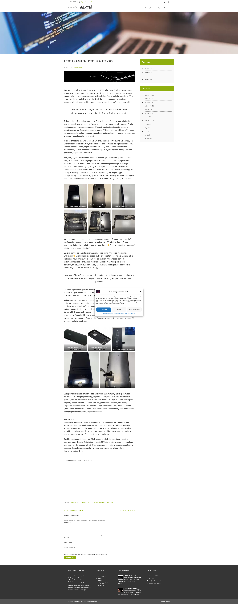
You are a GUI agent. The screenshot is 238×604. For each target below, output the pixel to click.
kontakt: (100, 578)
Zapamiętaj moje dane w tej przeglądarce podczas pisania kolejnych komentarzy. (86, 554)
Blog (158, 8)
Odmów (119, 309)
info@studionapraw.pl (86, 2)
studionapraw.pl (76, 601)
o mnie (75, 593)
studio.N (168, 601)
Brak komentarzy (77, 67)
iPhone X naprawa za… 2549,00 (73, 510)
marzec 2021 (148, 131)
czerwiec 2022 (149, 113)
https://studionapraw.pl (155, 583)
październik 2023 (149, 95)
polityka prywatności (108, 313)
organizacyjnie (149, 72)
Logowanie (101, 585)
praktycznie (74, 502)
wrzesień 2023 (149, 99)
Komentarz (67, 522)
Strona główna (149, 8)
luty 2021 (147, 135)
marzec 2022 (148, 117)
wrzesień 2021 (149, 124)
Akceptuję (104, 309)
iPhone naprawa (100, 502)
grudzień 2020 (149, 138)
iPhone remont (109, 502)
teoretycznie (148, 79)
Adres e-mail (68, 542)
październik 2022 (149, 106)
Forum (166, 8)
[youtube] (168, 2)
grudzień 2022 (149, 102)
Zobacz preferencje (134, 309)
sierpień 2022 (148, 109)
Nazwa (66, 537)
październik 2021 (149, 120)
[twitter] (164, 2)
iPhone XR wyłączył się (127, 510)
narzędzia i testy (149, 68)
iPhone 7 (83, 502)
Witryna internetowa (69, 547)
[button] (141, 292)
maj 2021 (147, 128)
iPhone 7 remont (91, 502)
